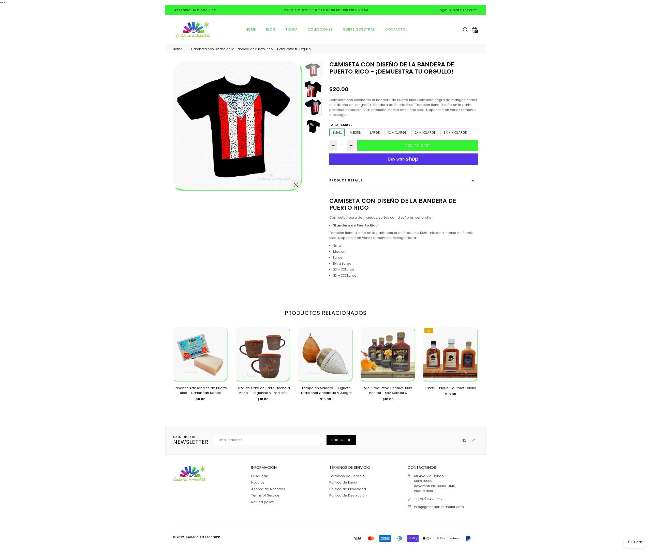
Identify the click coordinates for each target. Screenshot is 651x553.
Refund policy (262, 502)
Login (443, 10)
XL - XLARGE (397, 132)
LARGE (375, 132)
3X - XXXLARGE (455, 132)
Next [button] (297, 126)
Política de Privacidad (347, 489)
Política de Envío (343, 482)
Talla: (340, 124)
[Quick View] (222, 338)
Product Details (346, 180)
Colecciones (320, 29)
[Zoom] (296, 184)
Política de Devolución (348, 495)
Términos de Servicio (347, 476)
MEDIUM (356, 132)
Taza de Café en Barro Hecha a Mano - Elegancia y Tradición (263, 390)
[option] (238, 126)
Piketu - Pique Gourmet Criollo (450, 388)
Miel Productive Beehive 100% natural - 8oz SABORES (388, 390)
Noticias (257, 482)
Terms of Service (265, 495)
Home (251, 29)
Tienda (292, 29)
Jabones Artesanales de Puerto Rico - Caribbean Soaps (200, 390)
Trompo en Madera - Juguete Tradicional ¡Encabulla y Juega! (325, 390)
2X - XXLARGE (425, 132)
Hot (429, 331)
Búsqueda (259, 476)
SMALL (337, 132)
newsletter (191, 440)
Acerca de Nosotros (268, 489)
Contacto (395, 29)
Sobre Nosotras (359, 29)
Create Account (463, 10)
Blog (270, 29)
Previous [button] (179, 126)
